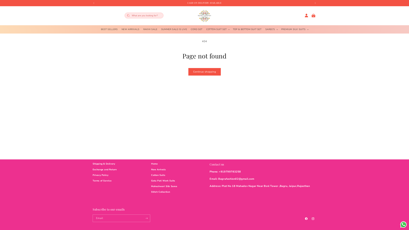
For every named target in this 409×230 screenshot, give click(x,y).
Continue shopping (204, 71)
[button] (217, 29)
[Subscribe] (146, 218)
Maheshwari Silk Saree (164, 186)
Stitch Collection (160, 191)
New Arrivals (158, 169)
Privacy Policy (100, 175)
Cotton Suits (158, 175)
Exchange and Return (105, 169)
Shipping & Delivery (104, 163)
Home (154, 163)
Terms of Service (102, 180)
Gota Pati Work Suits (163, 180)
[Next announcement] (315, 3)
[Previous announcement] (93, 3)
